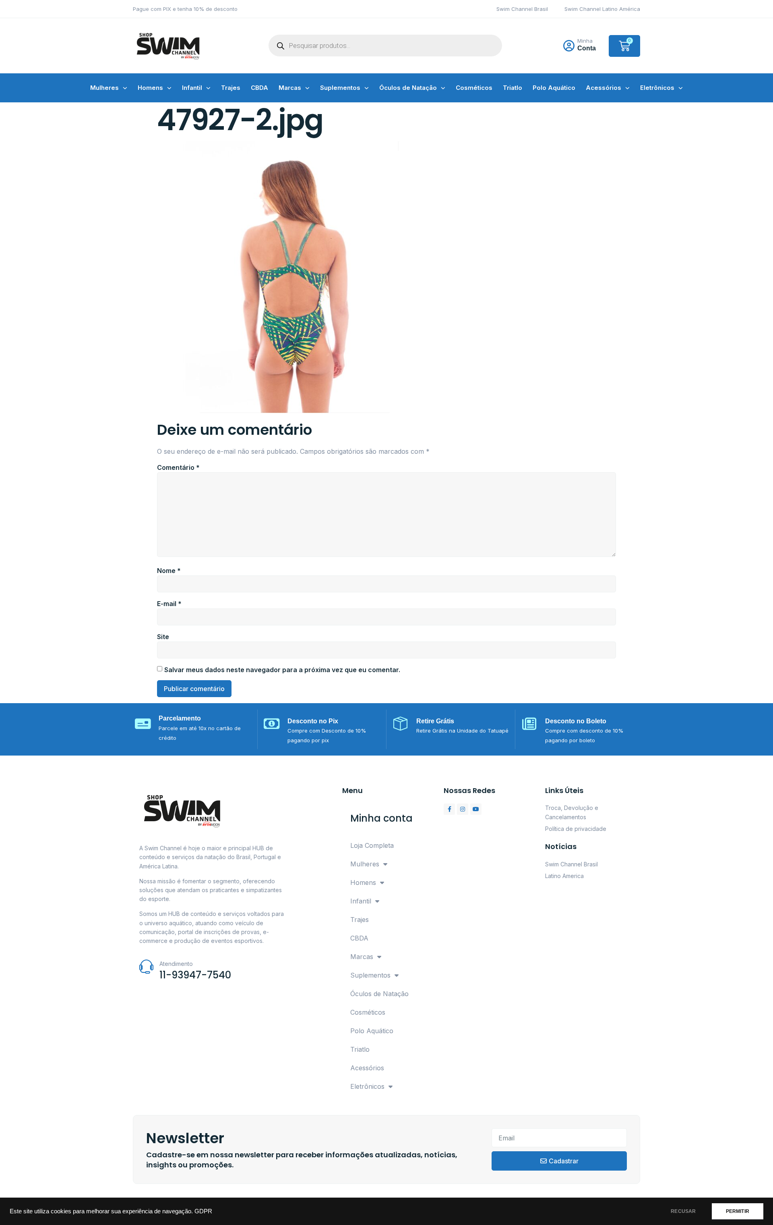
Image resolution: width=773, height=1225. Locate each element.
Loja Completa (372, 845)
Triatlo (512, 87)
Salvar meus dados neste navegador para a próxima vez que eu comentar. (282, 670)
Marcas (290, 87)
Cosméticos (474, 87)
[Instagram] (462, 809)
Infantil (192, 87)
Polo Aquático (554, 87)
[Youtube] (476, 809)
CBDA (259, 87)
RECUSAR (683, 1211)
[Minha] (568, 45)
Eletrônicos (657, 87)
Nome (169, 571)
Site (163, 637)
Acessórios (603, 87)
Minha (585, 40)
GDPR (203, 1211)
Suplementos (340, 87)
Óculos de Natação (408, 87)
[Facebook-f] (449, 809)
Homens (150, 87)
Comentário (178, 467)
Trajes (230, 87)
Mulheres (104, 87)
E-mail (169, 604)
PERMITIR (737, 1211)
